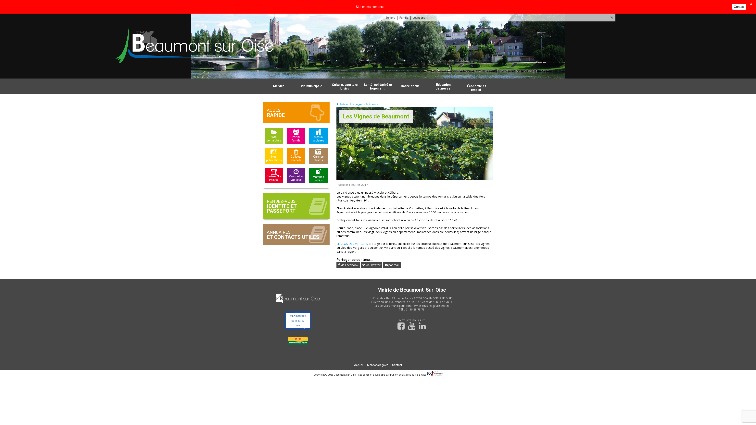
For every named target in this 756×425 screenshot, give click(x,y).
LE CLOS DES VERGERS (352, 244)
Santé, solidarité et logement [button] (378, 86)
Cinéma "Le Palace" (274, 178)
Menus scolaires (318, 138)
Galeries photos (318, 158)
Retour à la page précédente (359, 104)
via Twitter (373, 265)
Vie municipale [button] (311, 86)
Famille (404, 17)
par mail (393, 265)
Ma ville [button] (278, 86)
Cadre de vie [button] (410, 86)
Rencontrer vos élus (296, 178)
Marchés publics (318, 178)
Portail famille (296, 138)
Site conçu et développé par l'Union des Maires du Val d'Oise (392, 374)
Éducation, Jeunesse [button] (443, 86)
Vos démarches (274, 138)
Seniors (390, 17)
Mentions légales (377, 365)
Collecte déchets (296, 158)
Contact (397, 365)
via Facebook (349, 265)
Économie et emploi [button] (476, 88)
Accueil (358, 365)
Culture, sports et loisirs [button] (345, 86)
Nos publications (274, 158)
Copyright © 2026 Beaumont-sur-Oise (335, 374)
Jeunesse (419, 17)
